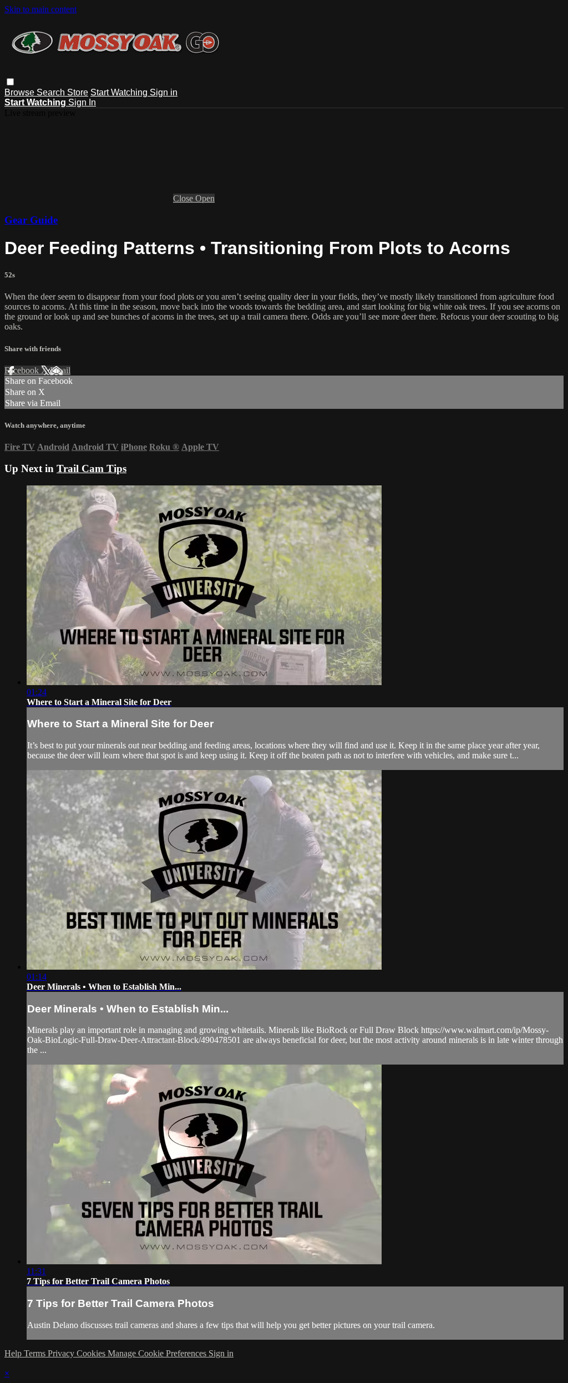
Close (184, 198)
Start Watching (120, 92)
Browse (20, 92)
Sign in (164, 92)
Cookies (92, 1353)
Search (52, 92)
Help (14, 1353)
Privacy (62, 1353)
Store (77, 92)
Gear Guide (31, 220)
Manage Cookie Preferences (158, 1353)
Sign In (82, 102)
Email (60, 370)
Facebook (22, 370)
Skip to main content (40, 9)
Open (205, 198)
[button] (10, 81)
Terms (36, 1353)
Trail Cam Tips (91, 468)
